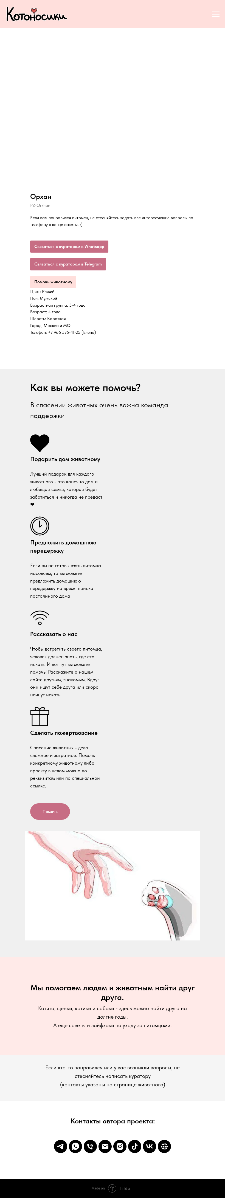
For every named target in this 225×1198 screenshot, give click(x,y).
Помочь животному (53, 281)
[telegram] (60, 1146)
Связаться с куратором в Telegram (68, 264)
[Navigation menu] (216, 14)
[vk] (149, 1146)
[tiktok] (134, 1146)
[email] (105, 1146)
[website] (164, 1146)
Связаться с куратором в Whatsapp (69, 246)
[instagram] (119, 1146)
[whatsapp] (75, 1146)
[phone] (90, 1146)
